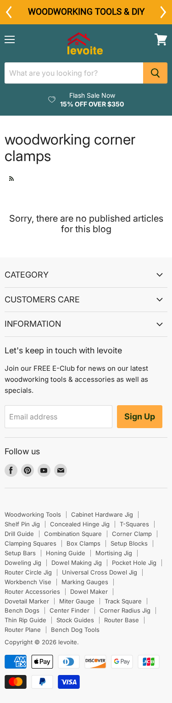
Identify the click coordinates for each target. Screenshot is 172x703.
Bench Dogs (22, 610)
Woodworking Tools (33, 514)
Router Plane (23, 629)
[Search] (155, 73)
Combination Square (73, 533)
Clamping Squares (30, 543)
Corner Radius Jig (125, 610)
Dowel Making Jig (76, 562)
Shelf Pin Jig (22, 524)
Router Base (121, 620)
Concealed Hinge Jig (80, 524)
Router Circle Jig (28, 572)
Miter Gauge (76, 601)
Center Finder (69, 610)
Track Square (123, 601)
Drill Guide (19, 533)
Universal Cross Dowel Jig (99, 572)
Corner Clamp (132, 533)
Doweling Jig (23, 562)
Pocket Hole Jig (134, 562)
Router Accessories (32, 591)
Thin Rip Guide (25, 620)
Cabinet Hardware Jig (102, 514)
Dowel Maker (89, 591)
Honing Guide (65, 553)
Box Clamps (83, 543)
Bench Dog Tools (75, 629)
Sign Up (139, 416)
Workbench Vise (28, 582)
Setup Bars (20, 553)
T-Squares (134, 524)
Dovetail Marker (27, 601)
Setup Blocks (129, 543)
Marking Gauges (84, 582)
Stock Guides (75, 620)
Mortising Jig (113, 553)
